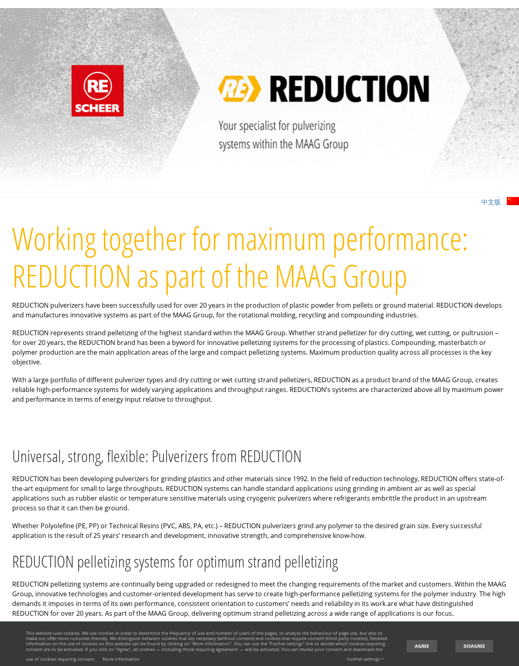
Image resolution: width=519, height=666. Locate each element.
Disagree (474, 646)
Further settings (364, 659)
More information (121, 659)
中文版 (491, 201)
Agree (422, 646)
